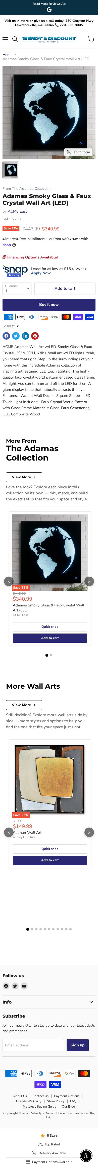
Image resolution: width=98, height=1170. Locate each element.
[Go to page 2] (51, 655)
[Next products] (89, 581)
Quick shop (50, 626)
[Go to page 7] (53, 929)
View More (21, 477)
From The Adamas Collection (27, 189)
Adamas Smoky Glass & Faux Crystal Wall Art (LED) (48, 608)
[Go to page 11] (70, 929)
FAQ (73, 1101)
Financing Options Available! (32, 257)
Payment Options (66, 1096)
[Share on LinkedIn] (25, 336)
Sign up (78, 1045)
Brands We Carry (28, 1101)
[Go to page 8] (58, 929)
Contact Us (40, 1096)
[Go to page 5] (45, 929)
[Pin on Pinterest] (35, 336)
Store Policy (56, 1101)
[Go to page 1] (46, 655)
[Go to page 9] (62, 929)
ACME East (17, 211)
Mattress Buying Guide (39, 1106)
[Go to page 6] (49, 929)
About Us (20, 1096)
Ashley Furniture (24, 837)
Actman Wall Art (27, 832)
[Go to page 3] (36, 929)
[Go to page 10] (66, 929)
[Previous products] (9, 581)
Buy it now (49, 304)
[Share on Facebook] (6, 336)
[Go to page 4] (40, 929)
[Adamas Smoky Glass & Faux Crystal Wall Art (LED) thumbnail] (11, 170)
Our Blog (68, 1106)
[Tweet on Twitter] (16, 336)
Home (8, 55)
